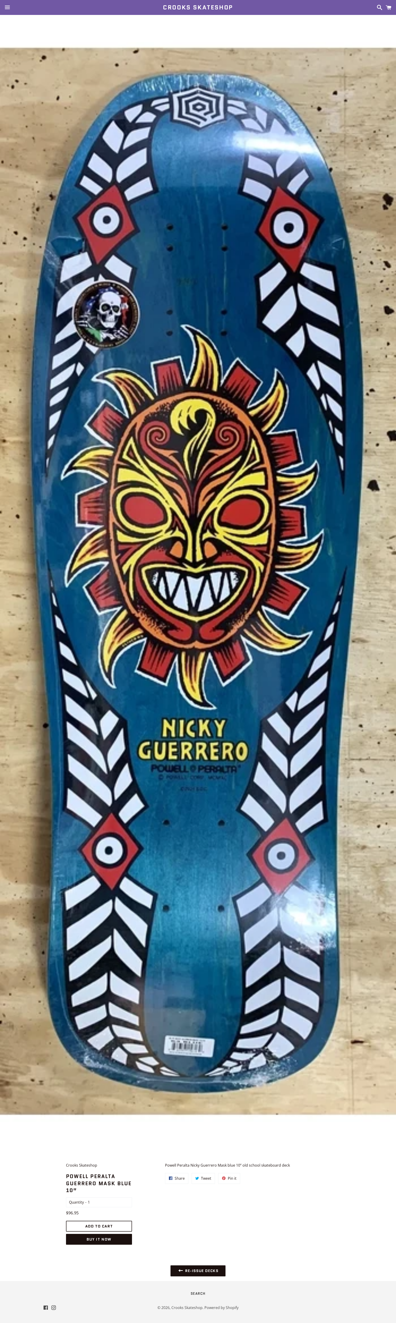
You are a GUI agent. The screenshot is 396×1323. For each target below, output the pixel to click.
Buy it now (99, 1239)
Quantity (76, 1202)
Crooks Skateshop (198, 7)
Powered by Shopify (221, 1307)
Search (198, 1293)
